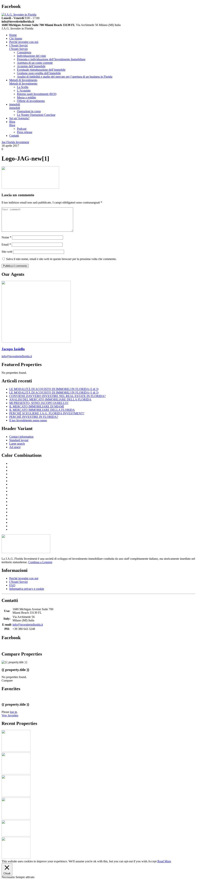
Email (6, 244)
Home (13, 35)
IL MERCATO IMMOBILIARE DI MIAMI (36, 406)
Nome (6, 237)
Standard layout (18, 440)
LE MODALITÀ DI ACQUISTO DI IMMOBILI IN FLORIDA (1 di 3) (53, 392)
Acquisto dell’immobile (31, 66)
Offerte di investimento (31, 101)
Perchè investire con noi (23, 42)
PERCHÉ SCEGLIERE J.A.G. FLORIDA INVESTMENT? (46, 413)
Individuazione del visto (31, 55)
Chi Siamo (15, 38)
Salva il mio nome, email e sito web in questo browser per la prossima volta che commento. (61, 259)
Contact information (21, 436)
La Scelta (22, 87)
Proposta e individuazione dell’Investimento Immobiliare (51, 59)
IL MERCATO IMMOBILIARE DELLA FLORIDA (42, 410)
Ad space (15, 447)
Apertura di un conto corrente (35, 62)
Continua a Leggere (40, 562)
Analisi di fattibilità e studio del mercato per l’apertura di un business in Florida (64, 76)
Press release (24, 132)
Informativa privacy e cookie (26, 588)
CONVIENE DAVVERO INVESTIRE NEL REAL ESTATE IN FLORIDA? (57, 396)
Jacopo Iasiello (13, 349)
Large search (17, 443)
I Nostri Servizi (18, 45)
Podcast (21, 128)
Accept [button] (152, 861)
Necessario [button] (9, 877)
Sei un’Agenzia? (19, 118)
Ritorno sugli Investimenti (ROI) (36, 94)
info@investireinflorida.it (17, 356)
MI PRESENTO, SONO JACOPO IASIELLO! (38, 403)
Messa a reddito (26, 97)
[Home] (19, 14)
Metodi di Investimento (23, 80)
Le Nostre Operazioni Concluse (36, 114)
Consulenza (24, 52)
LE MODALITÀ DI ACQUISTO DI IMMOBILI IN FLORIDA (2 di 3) (53, 389)
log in (13, 712)
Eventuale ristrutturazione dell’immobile (41, 69)
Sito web (7, 251)
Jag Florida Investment (15, 142)
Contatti (14, 135)
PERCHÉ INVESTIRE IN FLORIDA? (33, 416)
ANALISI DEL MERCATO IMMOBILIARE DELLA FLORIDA (50, 399)
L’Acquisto (24, 90)
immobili (14, 104)
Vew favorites (10, 715)
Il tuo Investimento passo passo (28, 420)
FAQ (12, 585)
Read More (164, 861)
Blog (12, 121)
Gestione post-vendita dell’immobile (39, 73)
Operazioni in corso (29, 111)
